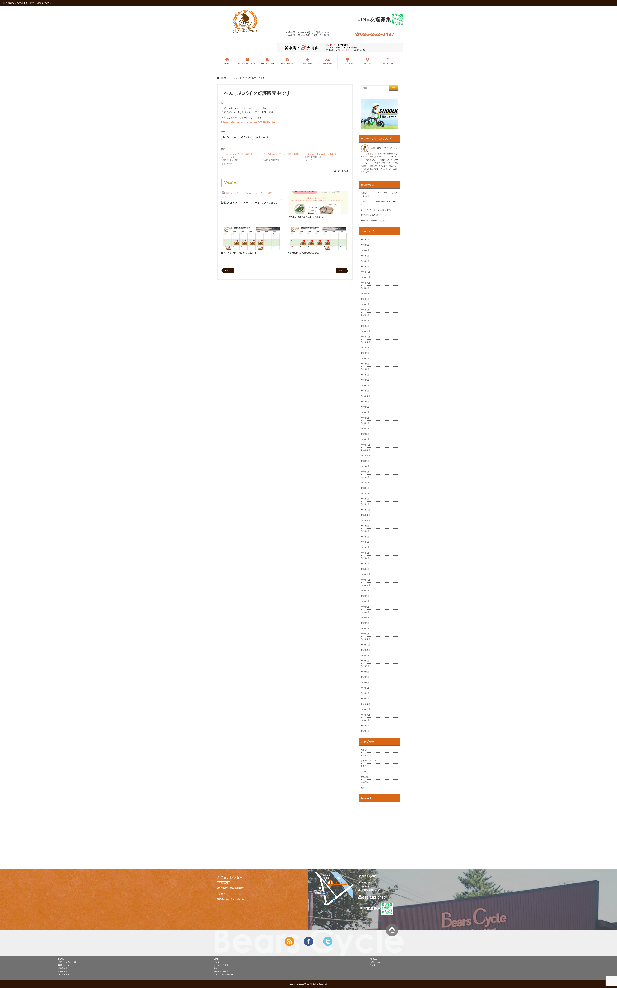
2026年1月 (365, 266)
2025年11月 (365, 277)
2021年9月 (365, 526)
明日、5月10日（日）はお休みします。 (241, 253)
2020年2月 (365, 628)
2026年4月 (365, 250)
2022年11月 (365, 450)
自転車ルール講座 (221, 971)
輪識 (362, 788)
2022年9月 (365, 461)
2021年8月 (365, 531)
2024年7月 (365, 358)
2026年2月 (365, 261)
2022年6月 (365, 477)
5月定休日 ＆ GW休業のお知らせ (305, 253)
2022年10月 (365, 455)
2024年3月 (365, 380)
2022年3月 (365, 493)
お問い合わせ (387, 63)
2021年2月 (365, 563)
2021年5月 (365, 547)
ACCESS (367, 63)
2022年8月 (365, 466)
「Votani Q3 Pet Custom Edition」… (307, 217)
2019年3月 (365, 688)
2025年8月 (365, 293)
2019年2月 (365, 693)
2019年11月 (365, 645)
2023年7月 (365, 412)
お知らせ (364, 750)
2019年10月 (365, 650)
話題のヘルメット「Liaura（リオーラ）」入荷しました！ (250, 202)
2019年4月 (365, 682)
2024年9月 (365, 347)
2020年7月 (365, 601)
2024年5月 (365, 369)
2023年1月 (365, 439)
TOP (392, 930)
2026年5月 (365, 245)
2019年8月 (365, 661)
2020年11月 (365, 580)
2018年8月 (365, 725)
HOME (227, 63)
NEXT (342, 271)
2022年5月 (365, 482)
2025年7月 (365, 299)
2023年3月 (365, 428)
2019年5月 (365, 677)
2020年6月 (365, 607)
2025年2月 (365, 320)
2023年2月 (365, 434)
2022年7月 (365, 472)
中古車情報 (327, 63)
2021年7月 (365, 537)
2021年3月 (365, 558)
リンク (363, 771)
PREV (227, 271)
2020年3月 (365, 623)
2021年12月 (365, 510)
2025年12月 (365, 272)
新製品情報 (307, 63)
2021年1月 (365, 569)
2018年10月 (365, 715)
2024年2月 (365, 385)
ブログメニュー (266, 63)
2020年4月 (365, 617)
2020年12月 (365, 574)
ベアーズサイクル (245, 21)
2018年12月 (365, 704)
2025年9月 (365, 288)
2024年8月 (365, 353)
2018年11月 (365, 709)
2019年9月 (365, 655)
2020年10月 (365, 585)
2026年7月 (365, 239)
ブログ (363, 766)
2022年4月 (365, 488)
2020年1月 (365, 634)
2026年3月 (365, 256)
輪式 (216, 968)
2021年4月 (365, 553)
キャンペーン (366, 755)
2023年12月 (365, 396)
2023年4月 (365, 423)
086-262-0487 (377, 34)
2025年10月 (365, 283)
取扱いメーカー (287, 63)
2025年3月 (365, 315)
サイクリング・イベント (370, 761)
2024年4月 (365, 375)
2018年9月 (365, 720)
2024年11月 (365, 337)
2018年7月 (365, 731)
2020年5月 (365, 612)
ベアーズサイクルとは (247, 63)
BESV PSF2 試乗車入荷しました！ (374, 221)
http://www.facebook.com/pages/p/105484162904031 (248, 122)
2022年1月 (365, 504)
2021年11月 (365, 515)
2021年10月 (365, 520)
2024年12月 (365, 331)
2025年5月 (365, 304)
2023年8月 (365, 407)
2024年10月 (365, 342)
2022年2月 (365, 499)
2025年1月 (365, 326)
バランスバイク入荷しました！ (321, 154)
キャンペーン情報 (221, 965)
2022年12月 (365, 445)
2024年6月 (365, 364)
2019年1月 (365, 698)
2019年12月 (365, 639)
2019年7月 (365, 666)
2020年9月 (365, 590)
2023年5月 (365, 418)
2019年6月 (365, 672)
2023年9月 (365, 401)
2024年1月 (365, 391)
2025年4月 (365, 310)
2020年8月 (365, 596)
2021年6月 (365, 542)
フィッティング (347, 63)
